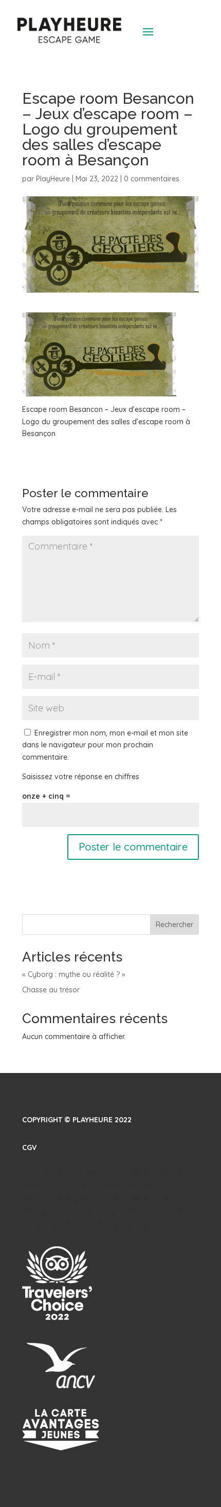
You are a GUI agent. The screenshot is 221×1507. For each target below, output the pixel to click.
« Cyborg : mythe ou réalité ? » (73, 974)
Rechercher (174, 924)
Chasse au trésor (51, 989)
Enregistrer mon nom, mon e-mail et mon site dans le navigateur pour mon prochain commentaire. (105, 745)
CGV (29, 1147)
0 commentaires (151, 178)
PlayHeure (53, 178)
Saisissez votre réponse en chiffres (80, 776)
